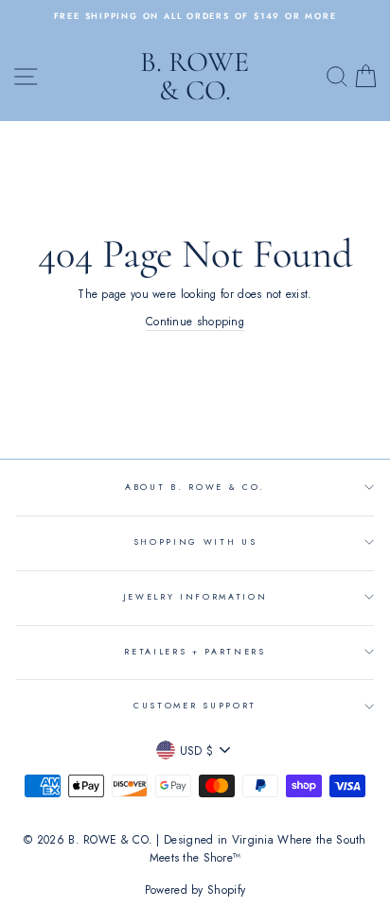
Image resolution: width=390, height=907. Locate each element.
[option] (195, 16)
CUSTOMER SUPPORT (195, 705)
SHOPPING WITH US (195, 541)
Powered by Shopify (195, 889)
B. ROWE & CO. (194, 76)
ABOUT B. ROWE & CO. (195, 486)
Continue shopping (195, 321)
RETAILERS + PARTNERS (195, 651)
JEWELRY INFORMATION (195, 596)
